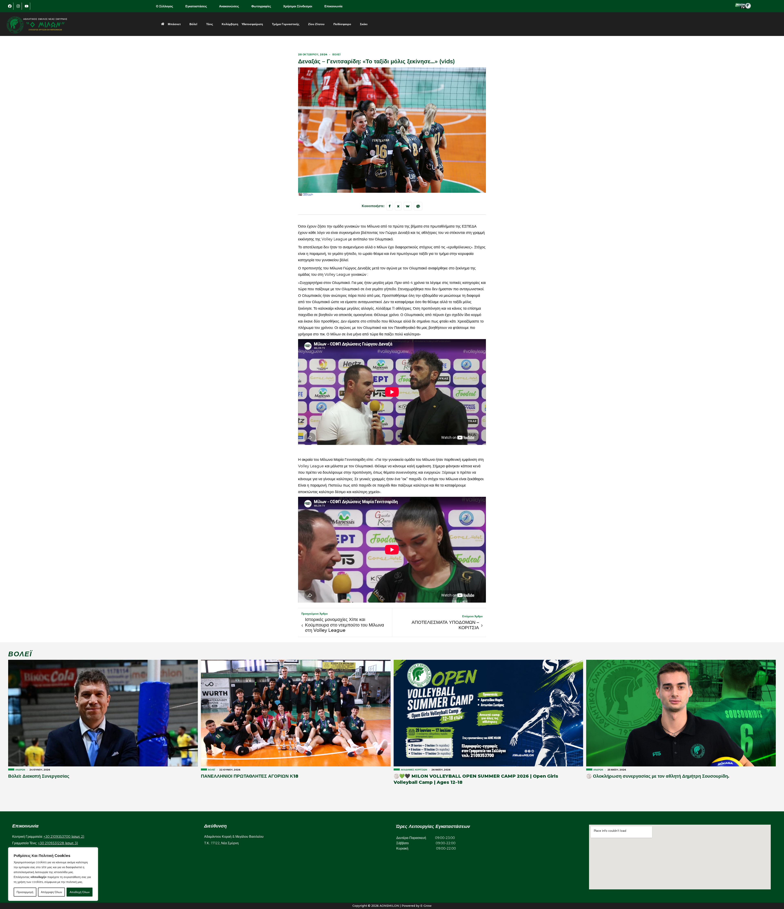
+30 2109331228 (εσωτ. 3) (58, 843)
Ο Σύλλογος (164, 6)
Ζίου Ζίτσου (316, 24)
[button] (167, 6)
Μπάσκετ (174, 24)
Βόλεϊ (193, 24)
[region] (53, 874)
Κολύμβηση (230, 24)
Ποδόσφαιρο (342, 24)
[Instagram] (18, 6)
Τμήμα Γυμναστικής (285, 24)
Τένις (209, 24)
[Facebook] (9, 6)
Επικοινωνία (333, 6)
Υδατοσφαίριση (252, 24)
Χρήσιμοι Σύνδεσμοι (297, 6)
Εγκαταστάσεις (196, 6)
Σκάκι (364, 24)
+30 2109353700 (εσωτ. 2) (63, 837)
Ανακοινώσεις (229, 6)
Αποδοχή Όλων (80, 892)
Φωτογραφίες (261, 6)
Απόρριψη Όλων (51, 892)
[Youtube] (26, 6)
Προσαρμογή (25, 892)
